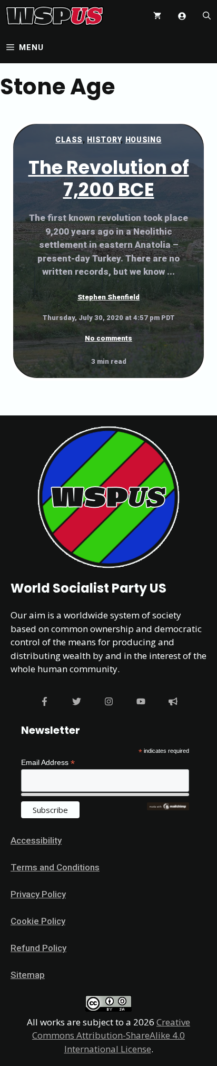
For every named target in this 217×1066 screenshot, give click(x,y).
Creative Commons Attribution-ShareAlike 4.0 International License (111, 1035)
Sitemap (28, 975)
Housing (143, 139)
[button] (206, 16)
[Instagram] (109, 701)
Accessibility (36, 840)
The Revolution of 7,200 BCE (108, 178)
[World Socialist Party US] (54, 16)
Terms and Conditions (55, 867)
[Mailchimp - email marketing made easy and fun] (168, 807)
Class (69, 139)
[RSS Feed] (173, 701)
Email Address (48, 763)
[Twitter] (77, 701)
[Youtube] (141, 701)
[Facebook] (44, 701)
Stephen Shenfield (108, 297)
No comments (108, 338)
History (104, 139)
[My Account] (181, 16)
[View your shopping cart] (157, 16)
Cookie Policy (38, 921)
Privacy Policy (38, 894)
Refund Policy (38, 948)
